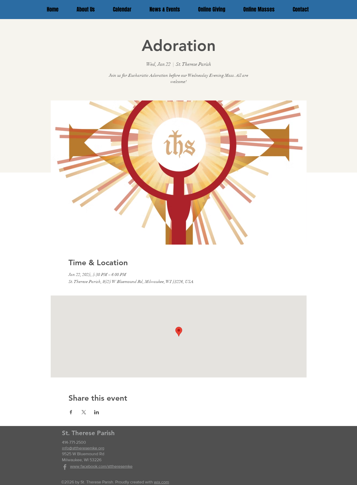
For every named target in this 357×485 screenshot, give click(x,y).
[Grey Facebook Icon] (64, 467)
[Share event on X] (83, 412)
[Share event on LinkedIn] (96, 412)
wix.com (161, 482)
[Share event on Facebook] (70, 412)
